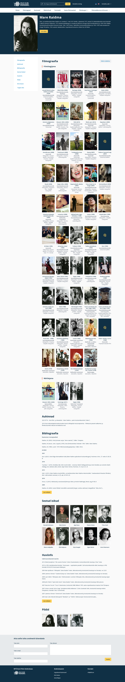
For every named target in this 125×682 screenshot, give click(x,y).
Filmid (17, 10)
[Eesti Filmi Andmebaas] (21, 3)
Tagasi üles (20, 87)
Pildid (18, 80)
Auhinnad (20, 64)
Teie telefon (17, 658)
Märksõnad (47, 10)
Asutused (37, 10)
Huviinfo (19, 76)
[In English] (98, 4)
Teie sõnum (53, 643)
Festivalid (57, 10)
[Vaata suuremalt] (26, 33)
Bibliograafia (21, 68)
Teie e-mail (17, 650)
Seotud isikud (21, 72)
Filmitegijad (27, 10)
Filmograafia (21, 60)
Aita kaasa (20, 84)
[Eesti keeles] (96, 4)
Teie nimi (16, 643)
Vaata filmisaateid (70, 10)
